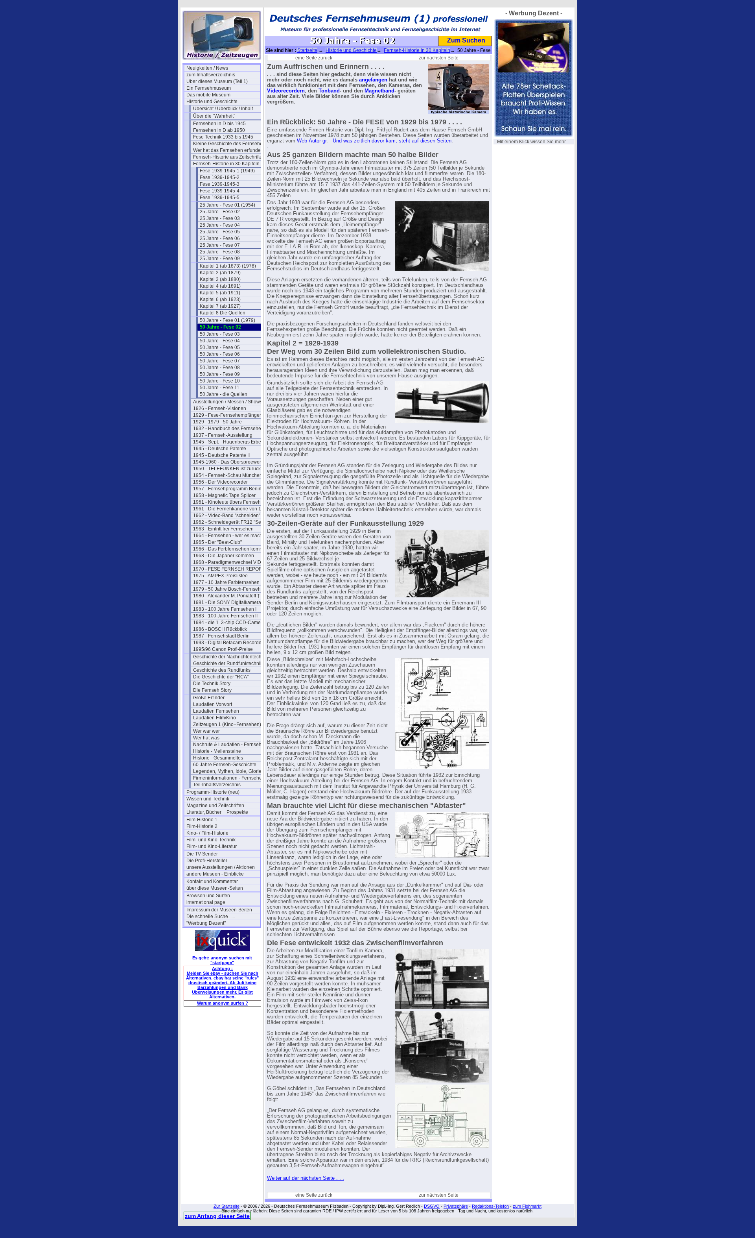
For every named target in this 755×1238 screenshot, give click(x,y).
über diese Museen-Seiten (214, 888)
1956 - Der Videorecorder (220, 482)
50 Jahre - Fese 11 (219, 387)
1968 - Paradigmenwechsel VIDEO (230, 562)
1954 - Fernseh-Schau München (227, 475)
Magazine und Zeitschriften (215, 805)
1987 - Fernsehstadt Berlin (221, 636)
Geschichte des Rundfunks (221, 670)
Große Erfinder (209, 697)
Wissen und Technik (207, 799)
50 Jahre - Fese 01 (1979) (227, 320)
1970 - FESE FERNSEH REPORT (229, 569)
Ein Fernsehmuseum (208, 88)
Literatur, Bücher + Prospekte (217, 812)
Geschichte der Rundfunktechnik (228, 663)
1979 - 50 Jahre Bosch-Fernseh (227, 589)
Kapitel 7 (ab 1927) (220, 306)
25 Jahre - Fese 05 (220, 232)
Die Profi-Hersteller (206, 860)
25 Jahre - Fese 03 (220, 218)
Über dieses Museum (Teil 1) (217, 81)
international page (205, 902)
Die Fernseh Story (212, 690)
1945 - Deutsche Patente (219, 448)
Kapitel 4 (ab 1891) (220, 286)
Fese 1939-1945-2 (219, 177)
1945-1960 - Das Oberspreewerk (228, 462)
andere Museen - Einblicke (215, 874)
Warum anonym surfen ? (222, 1003)
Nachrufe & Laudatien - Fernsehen (230, 744)
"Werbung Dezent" (206, 923)
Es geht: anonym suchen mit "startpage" (222, 960)
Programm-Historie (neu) (212, 792)
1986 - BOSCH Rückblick (220, 629)
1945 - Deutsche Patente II (221, 455)
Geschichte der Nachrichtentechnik (230, 657)
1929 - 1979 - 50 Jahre (217, 422)
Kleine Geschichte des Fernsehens (230, 143)
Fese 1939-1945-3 (219, 184)
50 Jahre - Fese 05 (220, 347)
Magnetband (379, 91)
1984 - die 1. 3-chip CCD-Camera (229, 622)
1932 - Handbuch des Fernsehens (229, 428)
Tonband (329, 91)
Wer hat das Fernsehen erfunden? (229, 150)
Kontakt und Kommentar (212, 881)
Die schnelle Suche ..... (210, 916)
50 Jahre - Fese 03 (220, 334)
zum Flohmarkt (527, 1206)
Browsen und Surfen (208, 895)
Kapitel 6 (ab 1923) (220, 299)
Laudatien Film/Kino (214, 718)
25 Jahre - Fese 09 (220, 258)
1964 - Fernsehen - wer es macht (228, 535)
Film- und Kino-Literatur (211, 846)
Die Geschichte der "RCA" (221, 677)
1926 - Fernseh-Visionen (219, 408)
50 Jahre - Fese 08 (220, 367)
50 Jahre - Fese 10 (220, 381)
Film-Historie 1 (201, 819)
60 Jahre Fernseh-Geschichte (224, 764)
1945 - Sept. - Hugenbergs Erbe (227, 442)
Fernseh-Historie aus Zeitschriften (229, 157)
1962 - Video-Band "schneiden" (226, 515)
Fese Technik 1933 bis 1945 (223, 137)
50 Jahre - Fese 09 (220, 374)
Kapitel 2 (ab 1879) (220, 272)
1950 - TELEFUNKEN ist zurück (227, 468)
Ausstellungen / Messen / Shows (227, 402)
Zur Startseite (226, 1206)
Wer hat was (206, 738)
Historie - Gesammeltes (218, 758)
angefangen (373, 80)
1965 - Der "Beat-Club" (217, 542)
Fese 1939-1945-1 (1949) (227, 171)
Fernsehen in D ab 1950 (219, 130)
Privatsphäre (456, 1206)
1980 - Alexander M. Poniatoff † (226, 596)
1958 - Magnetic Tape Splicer (224, 495)
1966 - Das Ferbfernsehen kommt (229, 549)
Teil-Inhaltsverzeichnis (217, 784)
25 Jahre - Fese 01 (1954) (227, 205)
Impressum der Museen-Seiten (219, 910)
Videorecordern (286, 91)
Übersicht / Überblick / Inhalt (223, 108)
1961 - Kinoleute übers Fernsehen (229, 502)
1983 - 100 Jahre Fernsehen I (224, 609)
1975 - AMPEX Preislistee (220, 575)
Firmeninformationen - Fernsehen (229, 778)
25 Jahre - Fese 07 (220, 245)
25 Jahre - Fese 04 (220, 225)
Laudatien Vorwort (212, 704)
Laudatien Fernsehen (216, 711)
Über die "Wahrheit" (214, 116)
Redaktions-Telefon (490, 1206)
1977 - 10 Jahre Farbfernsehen (226, 582)
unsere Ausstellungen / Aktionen (220, 867)
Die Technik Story (211, 683)
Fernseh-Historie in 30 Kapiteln (226, 163)
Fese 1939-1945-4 (219, 191)
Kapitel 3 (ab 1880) (220, 279)
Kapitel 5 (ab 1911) (220, 293)
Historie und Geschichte (212, 101)
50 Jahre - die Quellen (223, 394)
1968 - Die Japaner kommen (223, 555)
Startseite (307, 50)
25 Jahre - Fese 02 (220, 211)
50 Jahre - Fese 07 (220, 361)
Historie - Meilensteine (217, 751)
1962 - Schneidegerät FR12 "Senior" (230, 522)
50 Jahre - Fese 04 (220, 341)
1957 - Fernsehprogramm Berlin (227, 489)
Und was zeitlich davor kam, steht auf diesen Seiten (392, 141)
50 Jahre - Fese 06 (220, 354)
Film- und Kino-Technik (211, 840)
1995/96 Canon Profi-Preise (223, 649)
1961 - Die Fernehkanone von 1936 (230, 509)
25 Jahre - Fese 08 (220, 252)
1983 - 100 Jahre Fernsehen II (225, 616)
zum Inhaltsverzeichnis (210, 75)
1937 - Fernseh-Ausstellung (222, 435)
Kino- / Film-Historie (207, 833)
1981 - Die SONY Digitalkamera (227, 602)
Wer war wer (206, 731)
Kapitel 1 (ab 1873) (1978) (228, 266)
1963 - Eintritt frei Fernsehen (223, 529)
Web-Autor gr (311, 141)
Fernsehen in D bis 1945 (219, 123)
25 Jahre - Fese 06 (220, 238)
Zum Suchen (466, 40)
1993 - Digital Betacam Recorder (228, 642)
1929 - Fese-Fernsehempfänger (227, 415)
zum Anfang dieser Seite (217, 1216)
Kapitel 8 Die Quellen (222, 313)
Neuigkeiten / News (207, 68)
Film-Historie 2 (201, 826)
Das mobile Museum (208, 95)
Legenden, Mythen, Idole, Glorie (227, 771)
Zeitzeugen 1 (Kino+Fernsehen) (227, 724)
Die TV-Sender (202, 854)
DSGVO (432, 1206)
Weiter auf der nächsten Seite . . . (305, 1178)
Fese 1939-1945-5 (219, 197)
